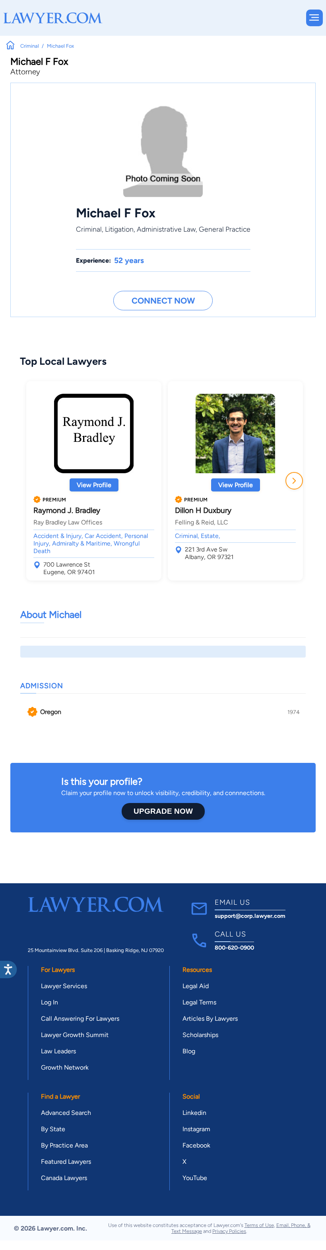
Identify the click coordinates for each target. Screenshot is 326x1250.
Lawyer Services (64, 986)
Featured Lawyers (66, 1161)
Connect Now (163, 301)
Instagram (196, 1129)
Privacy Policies (229, 1231)
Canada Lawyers (64, 1178)
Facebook (196, 1145)
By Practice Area (64, 1145)
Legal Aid (195, 986)
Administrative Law (166, 229)
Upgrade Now (163, 811)
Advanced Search (66, 1112)
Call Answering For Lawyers (80, 1018)
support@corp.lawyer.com (250, 915)
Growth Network (65, 1067)
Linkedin (194, 1112)
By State (53, 1129)
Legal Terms (199, 1002)
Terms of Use (259, 1225)
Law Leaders (58, 1051)
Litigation (119, 229)
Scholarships (200, 1035)
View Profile (94, 485)
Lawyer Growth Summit (75, 1035)
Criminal (89, 229)
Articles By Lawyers (210, 1018)
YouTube (194, 1178)
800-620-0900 (234, 947)
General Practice (224, 229)
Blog (188, 1051)
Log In (49, 1002)
